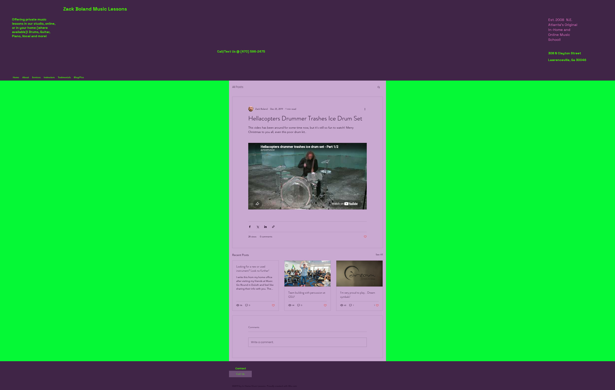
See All (379, 254)
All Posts (237, 87)
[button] (378, 87)
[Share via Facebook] (249, 226)
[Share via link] (273, 226)
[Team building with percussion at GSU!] (307, 274)
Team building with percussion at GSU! (306, 295)
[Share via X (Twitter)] (257, 226)
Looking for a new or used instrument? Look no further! (252, 268)
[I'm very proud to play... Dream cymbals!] (359, 274)
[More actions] (365, 109)
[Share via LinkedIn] (265, 226)
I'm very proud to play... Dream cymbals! (357, 295)
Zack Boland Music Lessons (95, 9)
